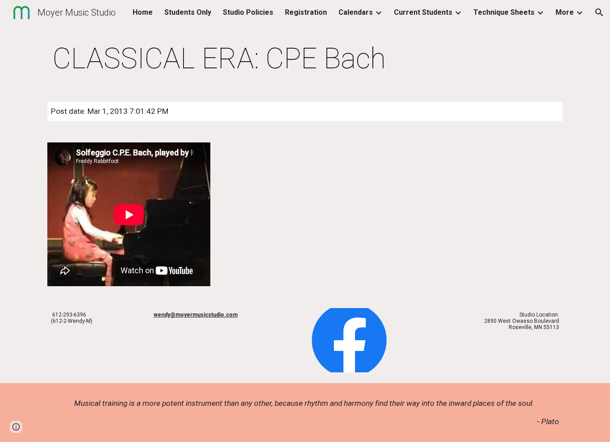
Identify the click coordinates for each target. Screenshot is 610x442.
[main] (219, 59)
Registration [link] (306, 12)
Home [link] (143, 12)
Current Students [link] (423, 12)
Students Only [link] (187, 12)
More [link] (565, 12)
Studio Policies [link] (248, 12)
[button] (599, 12)
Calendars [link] (355, 12)
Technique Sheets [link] (504, 12)
